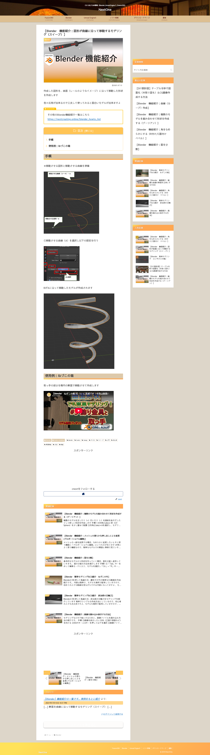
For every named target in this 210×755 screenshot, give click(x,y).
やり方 (93, 440)
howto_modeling (59, 440)
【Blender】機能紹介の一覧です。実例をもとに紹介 (72, 698)
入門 (108, 440)
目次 (80, 131)
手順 (51, 139)
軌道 (62, 444)
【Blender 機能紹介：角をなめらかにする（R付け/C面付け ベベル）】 (153, 134)
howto (78, 440)
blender (70, 440)
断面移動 (48, 444)
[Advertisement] (83, 468)
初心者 (115, 440)
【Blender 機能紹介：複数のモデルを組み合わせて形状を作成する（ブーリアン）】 (153, 119)
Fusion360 (116, 748)
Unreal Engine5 (135, 748)
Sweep (85, 440)
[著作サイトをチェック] (83, 493)
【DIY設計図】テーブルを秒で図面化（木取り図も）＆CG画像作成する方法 (153, 93)
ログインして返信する (113, 714)
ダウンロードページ (159, 748)
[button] (171, 70)
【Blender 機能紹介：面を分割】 (152, 147)
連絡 (170, 748)
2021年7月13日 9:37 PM (56, 702)
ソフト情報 (146, 748)
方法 (56, 444)
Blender (48, 440)
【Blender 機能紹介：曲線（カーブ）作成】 (153, 105)
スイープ (100, 440)
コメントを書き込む (83, 724)
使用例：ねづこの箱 (59, 146)
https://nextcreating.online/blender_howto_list (74, 119)
